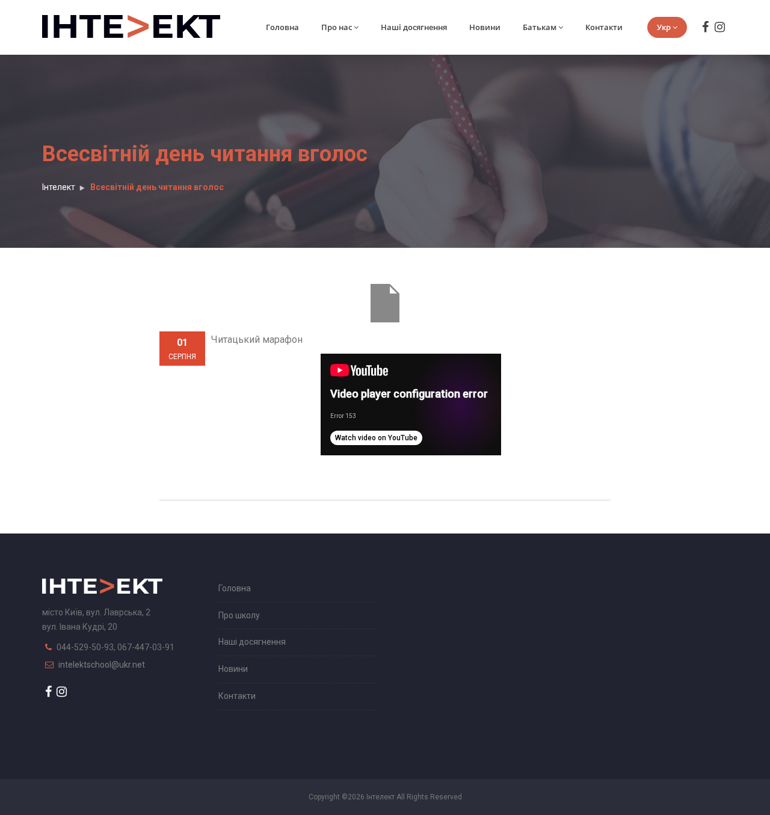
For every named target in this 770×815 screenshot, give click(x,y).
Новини (484, 27)
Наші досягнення (414, 27)
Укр (664, 27)
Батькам (539, 27)
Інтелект (58, 187)
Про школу (239, 615)
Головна (282, 27)
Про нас (336, 27)
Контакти (604, 27)
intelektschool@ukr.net (101, 664)
